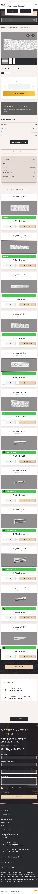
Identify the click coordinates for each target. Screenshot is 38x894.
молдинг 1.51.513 (19, 353)
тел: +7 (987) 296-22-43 (15, 698)
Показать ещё (19, 666)
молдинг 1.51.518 (19, 392)
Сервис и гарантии (7, 819)
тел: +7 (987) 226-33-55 (15, 690)
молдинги (34, 132)
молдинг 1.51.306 (19, 470)
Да (12, 11)
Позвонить (19, 718)
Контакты (4, 825)
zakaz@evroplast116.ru (14, 857)
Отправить (19, 797)
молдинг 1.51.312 (19, 588)
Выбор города (25, 11)
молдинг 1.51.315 (19, 627)
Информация (5, 822)
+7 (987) (12, 844)
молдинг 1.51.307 (19, 510)
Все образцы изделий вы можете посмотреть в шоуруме (18, 110)
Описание (17, 151)
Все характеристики (19, 142)
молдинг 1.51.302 (19, 431)
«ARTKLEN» (20, 891)
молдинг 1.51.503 (19, 236)
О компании (5, 814)
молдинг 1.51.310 (19, 549)
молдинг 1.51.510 (19, 314)
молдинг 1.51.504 (19, 275)
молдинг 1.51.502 (19, 196)
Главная (3, 27)
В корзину (20, 93)
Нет (34, 171)
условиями (27, 790)
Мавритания (13, 27)
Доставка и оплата (7, 817)
